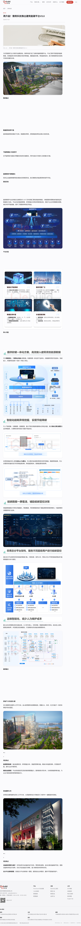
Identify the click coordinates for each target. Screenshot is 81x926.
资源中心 (55, 2)
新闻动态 (10, 8)
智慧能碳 (35, 896)
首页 (4, 8)
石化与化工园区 (54, 888)
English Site (70, 898)
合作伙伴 (48, 2)
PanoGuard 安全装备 (38, 888)
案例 (43, 2)
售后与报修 (70, 893)
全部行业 (52, 896)
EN (76, 2)
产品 (31, 2)
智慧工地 (52, 891)
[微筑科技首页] (6, 2)
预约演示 (70, 2)
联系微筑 (69, 896)
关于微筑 (61, 2)
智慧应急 (52, 893)
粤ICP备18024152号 (24, 923)
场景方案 (37, 2)
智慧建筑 (35, 893)
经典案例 (69, 891)
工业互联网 (36, 891)
